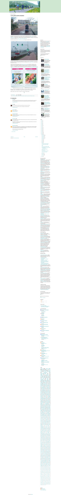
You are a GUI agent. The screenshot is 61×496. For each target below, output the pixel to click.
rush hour (44, 397)
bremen (44, 469)
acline (13, 99)
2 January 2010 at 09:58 (15, 130)
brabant (49, 456)
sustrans (41, 405)
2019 (41, 124)
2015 (41, 128)
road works (44, 383)
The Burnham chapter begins (44, 353)
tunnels (45, 410)
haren (41, 447)
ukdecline (49, 439)
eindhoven (41, 433)
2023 (41, 120)
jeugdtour (49, 435)
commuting (41, 379)
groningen (45, 380)
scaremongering (42, 250)
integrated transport (44, 381)
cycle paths (48, 368)
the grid (49, 438)
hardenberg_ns (41, 474)
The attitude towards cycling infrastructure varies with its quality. (46, 65)
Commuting (41, 222)
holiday (45, 391)
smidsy (46, 428)
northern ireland (42, 478)
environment (43, 394)
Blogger (32, 494)
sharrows (45, 481)
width (40, 440)
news (45, 395)
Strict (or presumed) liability (43, 247)
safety (48, 377)
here (18, 115)
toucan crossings (48, 464)
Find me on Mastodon (42, 297)
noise (46, 408)
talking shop (43, 401)
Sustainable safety (42, 171)
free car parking (44, 424)
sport (48, 414)
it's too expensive (43, 258)
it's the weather (42, 262)
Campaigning (42, 177)
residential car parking (44, 462)
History (41, 189)
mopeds (46, 426)
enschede (46, 458)
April (42, 142)
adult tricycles (12, 37)
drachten (43, 472)
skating (45, 451)
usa (46, 388)
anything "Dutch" (44, 237)
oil (43, 448)
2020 (41, 123)
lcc (45, 413)
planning (45, 370)
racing (47, 379)
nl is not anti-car (43, 408)
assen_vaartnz (43, 406)
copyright (41, 444)
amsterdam (45, 393)
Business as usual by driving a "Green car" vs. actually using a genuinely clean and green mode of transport (47, 103)
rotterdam (49, 462)
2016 (41, 127)
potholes (48, 449)
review (48, 383)
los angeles (45, 417)
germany (41, 403)
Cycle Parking (42, 215)
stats (48, 376)
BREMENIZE (42, 313)
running (46, 480)
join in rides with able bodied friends (22, 38)
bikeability (49, 455)
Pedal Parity (42, 315)
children (41, 374)
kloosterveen (41, 404)
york (48, 454)
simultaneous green (44, 414)
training (44, 420)
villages (49, 415)
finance (41, 413)
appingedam (45, 467)
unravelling (43, 388)
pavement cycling (47, 427)
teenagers (44, 405)
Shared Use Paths (42, 242)
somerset (44, 438)
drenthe (41, 380)
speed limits (48, 451)
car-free (47, 431)
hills (43, 413)
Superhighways (42, 183)
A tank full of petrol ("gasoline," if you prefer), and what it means (47, 109)
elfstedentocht (45, 446)
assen (41, 368)
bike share (47, 406)
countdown (47, 471)
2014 (41, 129)
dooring (41, 472)
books (44, 456)
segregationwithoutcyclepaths (43, 384)
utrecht (41, 411)
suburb (48, 397)
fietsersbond (41, 395)
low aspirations (46, 404)
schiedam (42, 481)
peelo (47, 448)
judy (45, 386)
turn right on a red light (45, 196)
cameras (49, 469)
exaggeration (47, 394)
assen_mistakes (48, 405)
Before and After (42, 191)
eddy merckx (46, 472)
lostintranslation (47, 387)
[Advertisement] (24, 134)
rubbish (41, 463)
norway (49, 426)
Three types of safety (46, 113)
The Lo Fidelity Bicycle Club (44, 322)
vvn (40, 454)
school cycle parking (42, 428)
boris (48, 393)
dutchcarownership (42, 412)
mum (48, 417)
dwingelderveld (41, 446)
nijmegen (41, 448)
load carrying (48, 413)
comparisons (45, 372)
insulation (49, 474)
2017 (41, 126)
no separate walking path (34, 66)
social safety (49, 386)
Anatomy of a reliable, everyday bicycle (46, 90)
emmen (49, 472)
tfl (40, 388)
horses (43, 447)
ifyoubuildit (49, 388)
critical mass (48, 444)
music (49, 404)
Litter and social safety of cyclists (45, 146)
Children (41, 206)
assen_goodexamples (43, 373)
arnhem (48, 467)
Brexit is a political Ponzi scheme (44, 364)
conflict (49, 402)
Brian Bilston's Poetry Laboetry (45, 347)
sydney (46, 438)
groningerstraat (47, 403)
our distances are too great (44, 260)
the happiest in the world (46, 210)
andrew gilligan (46, 421)
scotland (44, 463)
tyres (46, 439)
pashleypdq (41, 385)
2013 (41, 130)
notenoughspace (42, 427)
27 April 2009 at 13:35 (14, 107)
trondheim (41, 465)
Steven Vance (14, 118)
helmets (48, 400)
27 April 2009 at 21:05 (14, 116)
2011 (41, 132)
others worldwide (44, 281)
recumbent (47, 374)
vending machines (48, 453)
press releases (42, 392)
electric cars (44, 433)
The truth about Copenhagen (46, 84)
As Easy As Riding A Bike (44, 317)
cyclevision (41, 445)
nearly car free (46, 241)
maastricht (49, 476)
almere (41, 467)
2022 (41, 121)
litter (49, 436)
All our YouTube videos (43, 305)
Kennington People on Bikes (44, 324)
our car (45, 437)
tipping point (48, 483)
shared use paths (42, 451)
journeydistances (43, 436)
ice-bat (47, 435)
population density (44, 449)
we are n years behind (44, 454)
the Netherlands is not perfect (43, 238)
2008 (41, 156)
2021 (41, 122)
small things (42, 378)
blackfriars (42, 456)
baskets (49, 411)
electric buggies (31, 36)
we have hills (42, 259)
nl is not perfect (44, 377)
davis (49, 471)
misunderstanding (42, 426)
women (43, 440)
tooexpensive (45, 415)
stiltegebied (47, 419)
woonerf (46, 440)
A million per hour (42, 173)
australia (48, 390)
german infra (48, 424)
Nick (13, 104)
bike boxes (46, 455)
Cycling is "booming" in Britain (43, 264)
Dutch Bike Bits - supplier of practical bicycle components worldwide (45, 306)
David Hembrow (14, 125)
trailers (43, 429)
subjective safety (42, 375)
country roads (44, 444)
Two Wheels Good (43, 328)
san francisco (49, 480)
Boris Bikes (41, 280)
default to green (46, 445)
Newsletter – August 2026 (43, 348)
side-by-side (48, 409)
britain (47, 369)
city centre (45, 402)
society (48, 395)
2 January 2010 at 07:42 (15, 123)
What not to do (42, 233)
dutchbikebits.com (42, 387)
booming (47, 456)
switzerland (41, 415)
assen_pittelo (41, 442)
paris (45, 448)
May (42, 141)
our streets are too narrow (44, 257)
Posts (42, 300)
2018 (41, 125)
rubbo (44, 480)
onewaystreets (41, 437)
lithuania (46, 476)
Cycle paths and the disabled (45, 144)
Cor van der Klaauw (42, 421)
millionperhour (45, 460)
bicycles (45, 376)
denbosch (43, 399)
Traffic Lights (41, 194)
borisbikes (41, 431)
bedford (45, 442)
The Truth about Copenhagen (43, 267)
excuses (49, 380)
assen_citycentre (48, 401)
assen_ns (49, 422)
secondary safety (48, 463)
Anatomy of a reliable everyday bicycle (44, 224)
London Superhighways (43, 278)
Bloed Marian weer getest (43, 343)
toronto (41, 453)
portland (47, 437)
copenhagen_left (42, 471)
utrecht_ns (44, 453)
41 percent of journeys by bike (45, 143)
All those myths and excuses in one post (46, 59)
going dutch (41, 391)
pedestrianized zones (42, 246)
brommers (45, 431)
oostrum (45, 478)
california (46, 469)
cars (41, 376)
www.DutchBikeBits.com (44, 337)
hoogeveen (41, 435)
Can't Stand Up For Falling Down (45, 330)
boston (41, 469)
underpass (48, 410)
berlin (47, 442)
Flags (42, 145)
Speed (41, 226)
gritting (45, 385)
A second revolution (42, 163)
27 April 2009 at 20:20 (14, 111)
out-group (49, 408)
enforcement (47, 412)
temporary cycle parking (42, 464)
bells (43, 455)
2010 (41, 133)
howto (45, 396)
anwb (43, 467)
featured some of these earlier (25, 64)
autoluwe (41, 455)
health (44, 400)
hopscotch (46, 474)
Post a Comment (13, 131)
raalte (41, 462)
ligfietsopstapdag (42, 476)
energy (46, 399)
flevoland (49, 446)
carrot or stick (42, 386)
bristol (49, 442)
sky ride (49, 481)
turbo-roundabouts (43, 439)
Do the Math (42, 345)
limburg (46, 436)
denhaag (44, 458)
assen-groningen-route (45, 422)
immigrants (46, 447)
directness (47, 375)
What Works (41, 181)
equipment (49, 458)
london (48, 378)
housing (44, 435)
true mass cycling (47, 429)
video (43, 369)
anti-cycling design (45, 411)
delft (41, 458)
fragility (41, 424)
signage (48, 385)
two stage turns (45, 465)
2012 (41, 131)
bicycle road (41, 402)
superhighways (43, 390)
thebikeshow (45, 483)
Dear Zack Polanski (43, 358)
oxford (48, 478)
